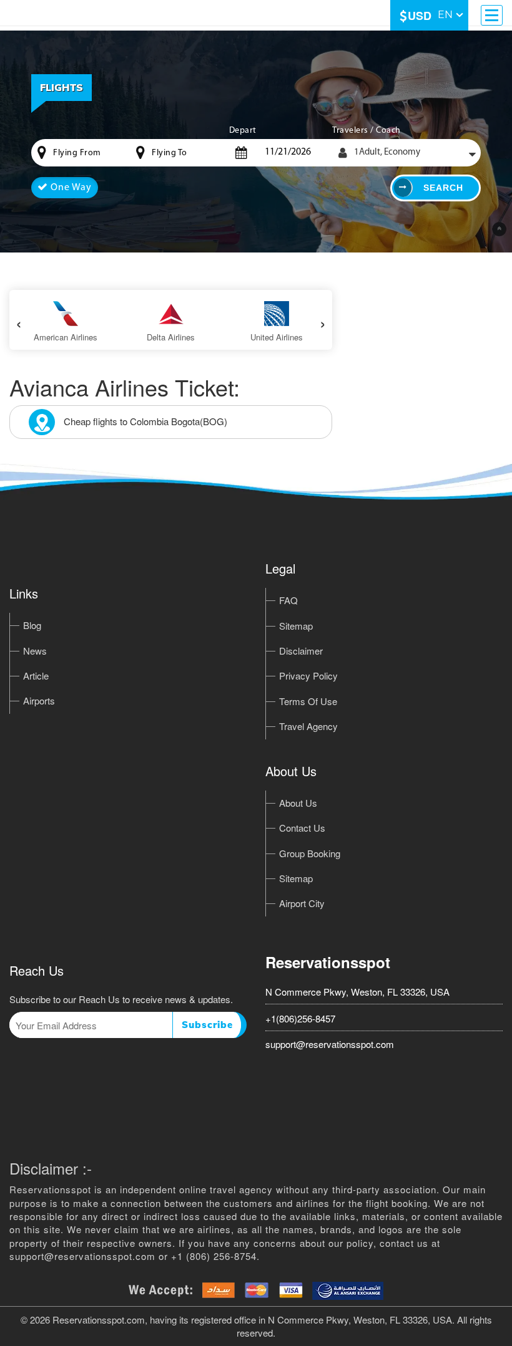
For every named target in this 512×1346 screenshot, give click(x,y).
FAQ (288, 600)
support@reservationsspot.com (329, 1043)
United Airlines (276, 337)
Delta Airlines (171, 337)
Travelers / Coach (366, 130)
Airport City (302, 903)
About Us (298, 802)
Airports (39, 700)
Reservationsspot (327, 962)
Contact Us (302, 827)
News (35, 650)
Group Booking (309, 853)
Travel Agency (308, 726)
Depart (243, 130)
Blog (32, 625)
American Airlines (65, 337)
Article (36, 675)
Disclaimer (301, 650)
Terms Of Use (308, 701)
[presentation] (19, 322)
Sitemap (296, 625)
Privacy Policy (308, 675)
